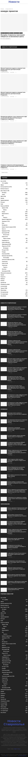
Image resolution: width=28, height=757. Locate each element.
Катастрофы (6, 257)
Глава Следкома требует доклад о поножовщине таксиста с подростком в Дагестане (16, 460)
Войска (5, 209)
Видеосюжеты (5, 213)
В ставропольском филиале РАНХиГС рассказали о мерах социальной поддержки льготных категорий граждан (16, 443)
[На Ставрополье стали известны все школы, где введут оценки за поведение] (4, 562)
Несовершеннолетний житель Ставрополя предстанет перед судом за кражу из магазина (17, 421)
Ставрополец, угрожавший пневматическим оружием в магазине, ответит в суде (16, 429)
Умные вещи (3, 290)
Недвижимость (5, 240)
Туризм (2, 288)
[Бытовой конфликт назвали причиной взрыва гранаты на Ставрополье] (4, 437)
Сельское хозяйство (6, 259)
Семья (3, 194)
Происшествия (5, 255)
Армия (3, 207)
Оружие (2, 274)
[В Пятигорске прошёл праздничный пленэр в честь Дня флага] (4, 540)
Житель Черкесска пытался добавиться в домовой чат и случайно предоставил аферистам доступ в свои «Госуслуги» (17, 490)
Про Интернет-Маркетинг (22, 755)
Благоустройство (5, 186)
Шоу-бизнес (3, 295)
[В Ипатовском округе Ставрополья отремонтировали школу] (4, 590)
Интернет (3, 202)
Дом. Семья (3, 190)
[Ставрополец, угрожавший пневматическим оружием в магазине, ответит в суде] (4, 429)
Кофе (2, 204)
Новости (3, 205)
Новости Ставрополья (14, 3)
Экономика (4, 271)
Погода (3, 249)
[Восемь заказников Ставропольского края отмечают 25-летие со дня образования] (4, 509)
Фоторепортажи (4, 292)
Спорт (3, 263)
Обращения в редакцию (6, 273)
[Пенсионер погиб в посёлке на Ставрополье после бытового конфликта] (4, 414)
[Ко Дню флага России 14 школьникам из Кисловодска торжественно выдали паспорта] (4, 555)
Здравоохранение (5, 200)
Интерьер (4, 192)
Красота (4, 228)
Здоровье (4, 221)
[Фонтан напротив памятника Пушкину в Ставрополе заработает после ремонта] (4, 576)
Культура (4, 232)
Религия (2, 280)
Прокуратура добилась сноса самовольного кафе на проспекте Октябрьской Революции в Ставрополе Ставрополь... (14, 118)
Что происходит (4, 294)
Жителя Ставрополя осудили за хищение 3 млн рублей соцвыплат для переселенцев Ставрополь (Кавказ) (17, 308)
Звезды (2, 198)
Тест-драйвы (5, 183)
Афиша (2, 184)
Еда (3, 215)
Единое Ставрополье (6, 219)
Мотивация (5, 248)
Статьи (2, 286)
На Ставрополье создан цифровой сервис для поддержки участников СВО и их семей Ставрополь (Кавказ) (17, 396)
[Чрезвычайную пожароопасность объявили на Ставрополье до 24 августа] (4, 516)
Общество (4, 246)
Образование (5, 244)
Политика (4, 253)
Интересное (4, 225)
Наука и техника (6, 238)
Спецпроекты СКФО (5, 284)
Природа (3, 278)
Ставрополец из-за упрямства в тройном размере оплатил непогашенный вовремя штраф (17, 498)
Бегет (6, 755)
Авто (2, 181)
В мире (3, 211)
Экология (4, 269)
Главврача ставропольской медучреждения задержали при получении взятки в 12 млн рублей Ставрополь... (14, 166)
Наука (3, 236)
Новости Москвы (6, 242)
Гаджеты (5, 267)
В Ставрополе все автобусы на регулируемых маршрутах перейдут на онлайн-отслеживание (16, 546)
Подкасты (3, 276)
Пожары (4, 251)
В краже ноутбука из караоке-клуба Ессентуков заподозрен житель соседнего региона (17, 483)
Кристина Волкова (5, 72)
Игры (3, 223)
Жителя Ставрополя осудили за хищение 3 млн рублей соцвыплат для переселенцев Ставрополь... (13, 69)
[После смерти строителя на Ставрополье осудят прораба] (4, 476)
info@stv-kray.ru (17, 748)
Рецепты (5, 217)
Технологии (4, 265)
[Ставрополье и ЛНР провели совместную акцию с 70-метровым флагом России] (4, 583)
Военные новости (5, 188)
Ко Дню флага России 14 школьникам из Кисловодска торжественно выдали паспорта (16, 554)
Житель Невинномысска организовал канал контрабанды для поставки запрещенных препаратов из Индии (16, 468)
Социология (4, 261)
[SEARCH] (26, 172)
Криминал (4, 230)
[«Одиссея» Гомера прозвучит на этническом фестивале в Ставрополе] (4, 569)
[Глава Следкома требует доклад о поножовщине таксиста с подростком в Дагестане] (4, 461)
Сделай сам (3, 282)
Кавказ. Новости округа (7, 227)
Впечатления (6, 234)
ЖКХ (2, 196)
